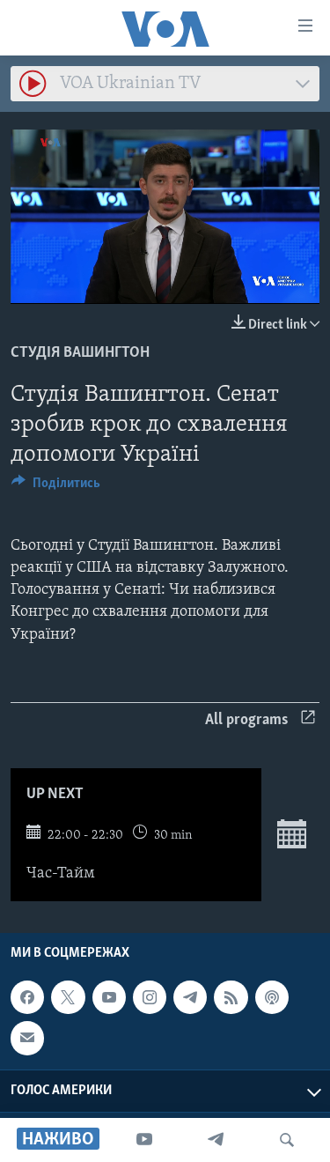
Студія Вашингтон (80, 353)
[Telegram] (215, 1140)
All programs (246, 721)
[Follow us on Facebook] (27, 997)
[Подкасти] (272, 997)
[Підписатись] (27, 1038)
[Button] (55, 487)
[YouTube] (144, 1140)
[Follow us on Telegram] (190, 997)
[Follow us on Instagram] (149, 997)
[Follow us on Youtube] (109, 997)
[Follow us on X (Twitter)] (67, 997)
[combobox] (165, 83)
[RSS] (230, 997)
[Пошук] (286, 1140)
